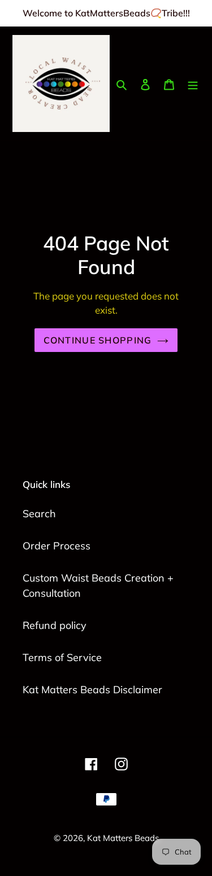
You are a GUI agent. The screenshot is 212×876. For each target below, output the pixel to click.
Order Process (56, 545)
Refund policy (54, 625)
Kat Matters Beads (123, 838)
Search (39, 513)
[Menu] (193, 84)
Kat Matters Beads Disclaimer (92, 689)
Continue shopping (98, 340)
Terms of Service (62, 657)
